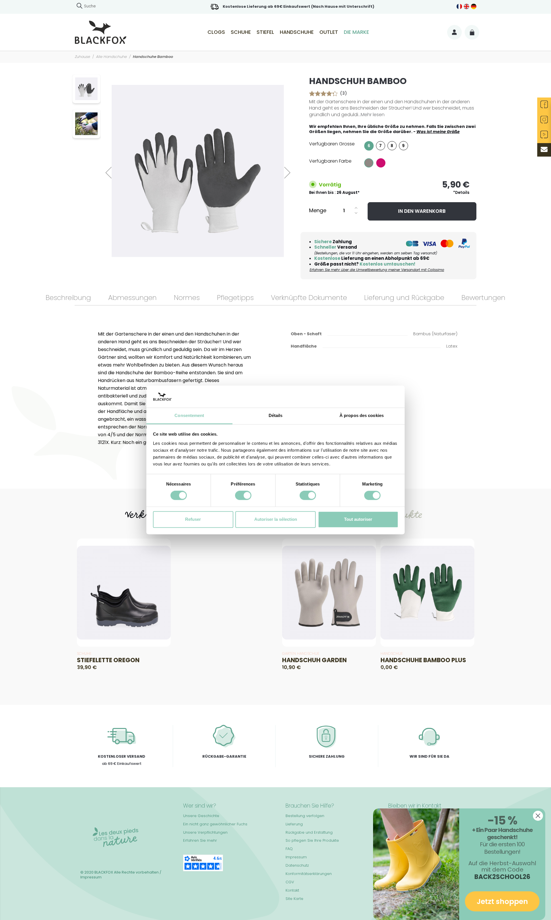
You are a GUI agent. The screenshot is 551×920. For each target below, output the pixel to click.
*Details (461, 192)
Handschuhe (297, 32)
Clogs (216, 32)
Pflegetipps (235, 297)
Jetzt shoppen (502, 901)
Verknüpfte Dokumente (309, 297)
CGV (290, 882)
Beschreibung (68, 297)
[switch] (243, 495)
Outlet (328, 32)
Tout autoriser (358, 519)
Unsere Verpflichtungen (205, 832)
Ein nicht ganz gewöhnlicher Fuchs (215, 824)
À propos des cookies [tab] (361, 415)
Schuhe (241, 32)
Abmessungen (132, 297)
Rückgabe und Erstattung (309, 832)
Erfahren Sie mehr (200, 840)
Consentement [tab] (189, 415)
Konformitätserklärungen (309, 873)
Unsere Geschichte (201, 815)
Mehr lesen (373, 114)
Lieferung (294, 824)
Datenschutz (297, 865)
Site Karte (294, 898)
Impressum (296, 857)
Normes (187, 297)
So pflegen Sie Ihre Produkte (312, 840)
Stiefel (265, 32)
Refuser (193, 519)
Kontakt (292, 890)
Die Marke (356, 32)
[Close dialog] (538, 816)
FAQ (289, 848)
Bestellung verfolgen (305, 815)
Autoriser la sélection (275, 519)
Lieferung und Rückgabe (404, 297)
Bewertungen (483, 297)
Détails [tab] (276, 415)
